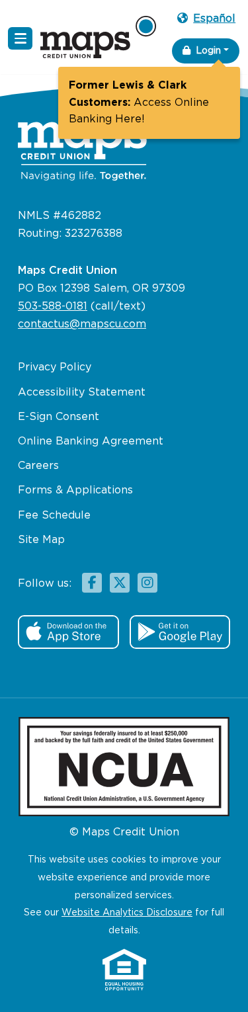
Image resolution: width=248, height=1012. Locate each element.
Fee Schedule (54, 516)
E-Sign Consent (58, 417)
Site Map (41, 540)
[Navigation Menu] (20, 38)
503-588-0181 (52, 307)
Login (208, 51)
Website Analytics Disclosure (127, 913)
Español (214, 19)
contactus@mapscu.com (82, 324)
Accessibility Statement (81, 393)
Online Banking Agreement (90, 441)
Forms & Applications (75, 490)
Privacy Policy (54, 367)
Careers (38, 466)
